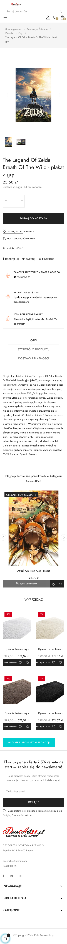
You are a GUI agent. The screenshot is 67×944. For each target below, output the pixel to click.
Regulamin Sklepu (47, 811)
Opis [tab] (33, 340)
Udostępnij (12, 259)
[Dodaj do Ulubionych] (53, 583)
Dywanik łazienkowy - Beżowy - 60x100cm (17, 713)
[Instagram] (20, 875)
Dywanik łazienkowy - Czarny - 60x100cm (50, 713)
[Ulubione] (55, 17)
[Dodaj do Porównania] (60, 583)
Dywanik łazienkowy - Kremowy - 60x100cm (50, 649)
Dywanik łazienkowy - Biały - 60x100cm (17, 649)
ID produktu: (9, 248)
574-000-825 (23, 277)
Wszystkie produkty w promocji (29, 742)
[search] (60, 11)
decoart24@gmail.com (15, 861)
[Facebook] (3, 875)
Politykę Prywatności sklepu (17, 815)
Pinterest (48, 259)
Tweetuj (30, 259)
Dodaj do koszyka (33, 218)
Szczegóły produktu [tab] (33, 349)
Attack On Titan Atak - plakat (33, 571)
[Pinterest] (11, 875)
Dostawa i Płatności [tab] (33, 358)
